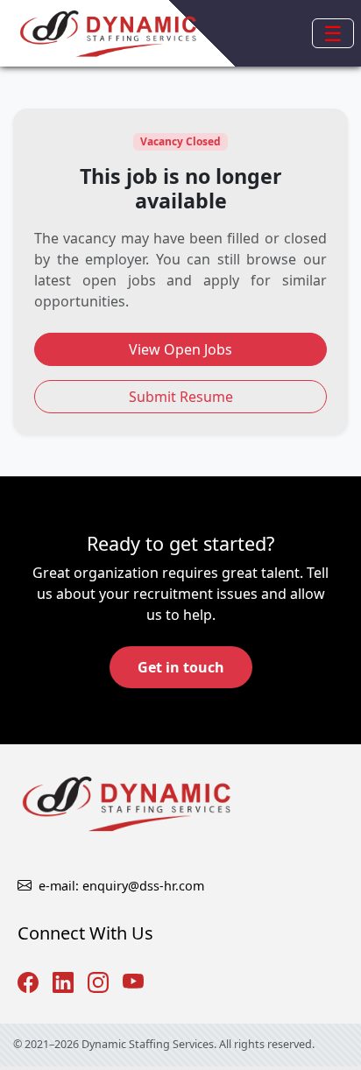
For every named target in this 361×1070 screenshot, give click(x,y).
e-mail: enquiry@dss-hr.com (121, 885)
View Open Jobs (180, 349)
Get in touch (181, 667)
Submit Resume (181, 396)
